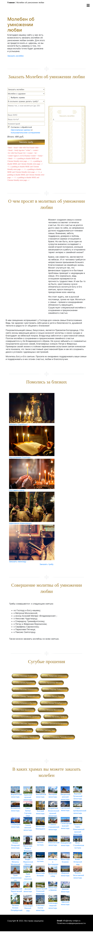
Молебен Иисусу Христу (54, 696)
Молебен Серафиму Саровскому (26, 737)
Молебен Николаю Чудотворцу (25, 723)
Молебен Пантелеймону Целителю (26, 717)
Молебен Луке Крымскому (23, 710)
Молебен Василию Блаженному (25, 689)
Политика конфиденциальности (71, 923)
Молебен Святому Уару (46, 730)
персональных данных (21, 130)
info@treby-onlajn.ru (71, 921)
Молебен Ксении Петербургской (53, 703)
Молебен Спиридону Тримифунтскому (59, 737)
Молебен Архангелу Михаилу (51, 683)
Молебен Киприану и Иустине (24, 703)
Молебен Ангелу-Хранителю (24, 683)
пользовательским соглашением (25, 132)
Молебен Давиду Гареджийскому (26, 696)
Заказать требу (46, 564)
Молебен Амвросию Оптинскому (54, 676)
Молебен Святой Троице (22, 730)
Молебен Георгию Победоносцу (55, 689)
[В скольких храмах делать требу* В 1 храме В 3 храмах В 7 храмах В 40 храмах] (26, 101)
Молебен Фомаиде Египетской (25, 676)
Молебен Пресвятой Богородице (54, 723)
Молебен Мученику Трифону (56, 717)
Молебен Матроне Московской (51, 710)
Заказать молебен (15, 56)
